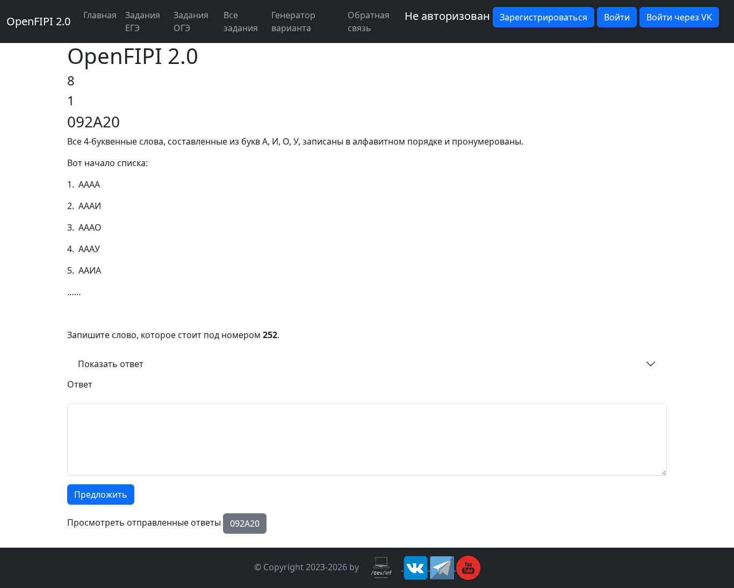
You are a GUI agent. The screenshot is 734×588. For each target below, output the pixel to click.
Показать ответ (110, 364)
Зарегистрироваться (543, 17)
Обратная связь (369, 21)
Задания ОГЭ (191, 21)
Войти (617, 17)
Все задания (241, 21)
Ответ (79, 384)
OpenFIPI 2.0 (38, 21)
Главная (100, 15)
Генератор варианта (293, 21)
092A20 (245, 523)
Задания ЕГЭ (142, 21)
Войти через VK (679, 17)
